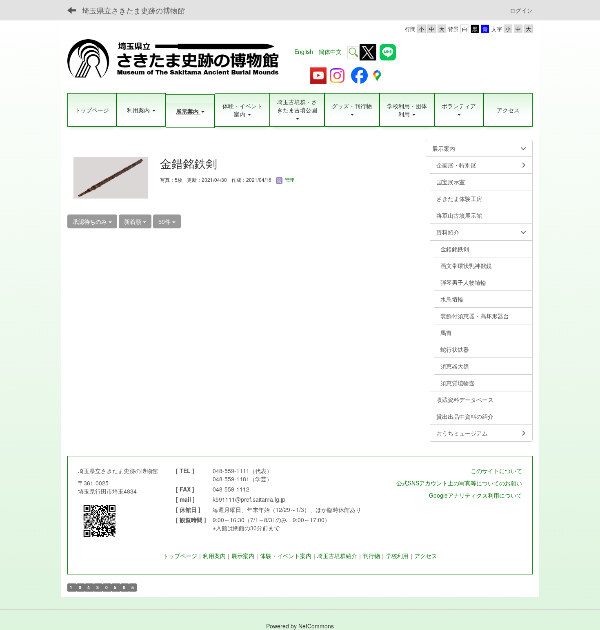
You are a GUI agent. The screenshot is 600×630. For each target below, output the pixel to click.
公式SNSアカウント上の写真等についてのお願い (459, 483)
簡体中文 (330, 51)
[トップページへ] (178, 60)
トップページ (180, 556)
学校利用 (397, 556)
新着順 (133, 221)
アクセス (425, 556)
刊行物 (371, 556)
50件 (165, 221)
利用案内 (214, 556)
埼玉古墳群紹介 (337, 556)
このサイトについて (496, 471)
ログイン (521, 10)
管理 (288, 179)
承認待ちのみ (91, 221)
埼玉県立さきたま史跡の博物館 (133, 10)
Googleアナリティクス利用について (475, 495)
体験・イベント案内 (285, 556)
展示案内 (242, 556)
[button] (141, 110)
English (303, 51)
